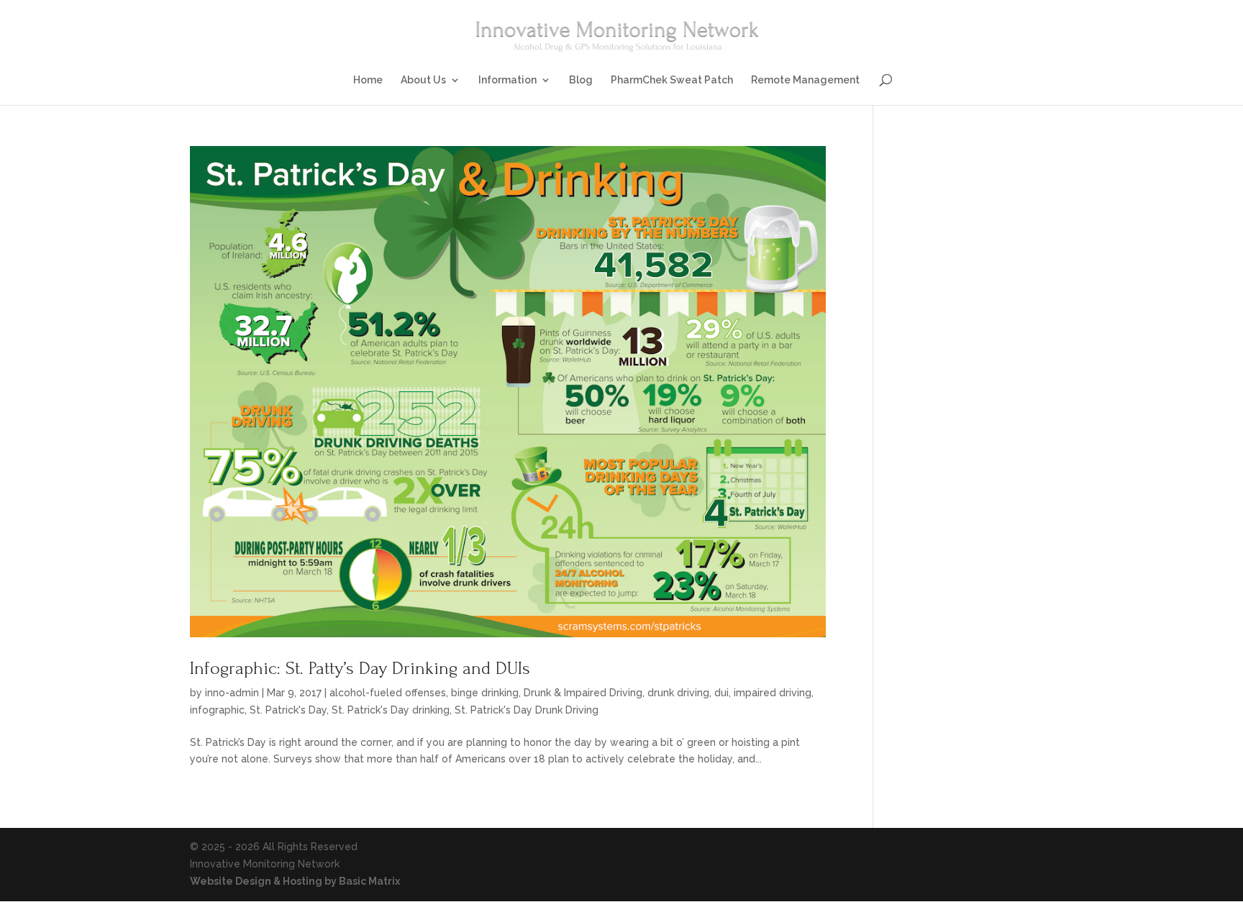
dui (721, 692)
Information (507, 80)
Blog (581, 80)
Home (368, 80)
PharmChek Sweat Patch (672, 80)
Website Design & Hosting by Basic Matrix (295, 881)
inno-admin (232, 692)
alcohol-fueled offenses (387, 692)
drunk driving (678, 692)
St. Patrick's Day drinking (391, 710)
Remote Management (805, 80)
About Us (423, 80)
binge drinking (485, 692)
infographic (217, 710)
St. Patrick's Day (288, 710)
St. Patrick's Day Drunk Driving (526, 710)
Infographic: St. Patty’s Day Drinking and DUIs (360, 668)
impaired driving (772, 692)
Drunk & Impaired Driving (583, 692)
